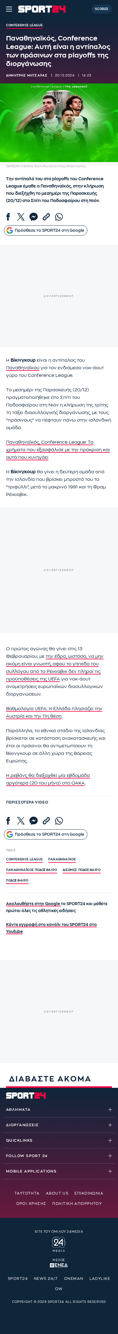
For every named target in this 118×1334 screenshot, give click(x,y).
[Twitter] (21, 217)
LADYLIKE (100, 1278)
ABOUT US (57, 1193)
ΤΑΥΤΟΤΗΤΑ (27, 1193)
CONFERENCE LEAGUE (24, 859)
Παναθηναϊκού (22, 368)
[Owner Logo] (59, 1243)
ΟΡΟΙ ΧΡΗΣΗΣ (31, 1203)
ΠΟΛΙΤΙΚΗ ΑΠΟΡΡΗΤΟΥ (77, 1203)
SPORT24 (18, 1278)
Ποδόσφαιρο (17, 880)
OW (59, 1289)
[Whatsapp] (59, 217)
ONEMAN (74, 1278)
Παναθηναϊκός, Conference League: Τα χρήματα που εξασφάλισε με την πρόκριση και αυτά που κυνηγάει (58, 450)
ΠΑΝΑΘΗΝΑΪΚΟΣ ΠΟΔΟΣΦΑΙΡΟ (31, 870)
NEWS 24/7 (46, 1278)
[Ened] (59, 1264)
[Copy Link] (46, 217)
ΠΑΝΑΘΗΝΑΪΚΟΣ (62, 859)
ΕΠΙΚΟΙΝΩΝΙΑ (88, 1193)
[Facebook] (8, 217)
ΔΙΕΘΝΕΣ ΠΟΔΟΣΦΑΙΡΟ (82, 870)
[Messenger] (33, 217)
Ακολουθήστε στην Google (33, 904)
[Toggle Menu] (9, 9)
